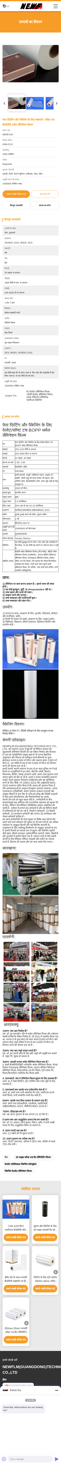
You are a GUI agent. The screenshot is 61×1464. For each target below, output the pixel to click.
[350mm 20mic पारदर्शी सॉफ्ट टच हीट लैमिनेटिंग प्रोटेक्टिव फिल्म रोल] (16, 1311)
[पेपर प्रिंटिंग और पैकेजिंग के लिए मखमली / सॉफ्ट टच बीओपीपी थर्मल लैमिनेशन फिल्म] (31, 63)
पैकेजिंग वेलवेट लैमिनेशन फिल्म (18, 1171)
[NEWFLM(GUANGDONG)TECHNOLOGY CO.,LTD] (31, 6)
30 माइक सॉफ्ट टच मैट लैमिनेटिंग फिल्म (33, 1157)
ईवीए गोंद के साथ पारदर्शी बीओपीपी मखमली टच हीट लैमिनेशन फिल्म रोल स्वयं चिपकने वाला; (16, 1279)
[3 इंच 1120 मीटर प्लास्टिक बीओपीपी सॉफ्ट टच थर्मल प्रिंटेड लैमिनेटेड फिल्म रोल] (16, 1209)
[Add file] (4, 1459)
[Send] (56, 1459)
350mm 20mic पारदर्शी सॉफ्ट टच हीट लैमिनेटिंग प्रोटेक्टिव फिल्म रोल (16, 1330)
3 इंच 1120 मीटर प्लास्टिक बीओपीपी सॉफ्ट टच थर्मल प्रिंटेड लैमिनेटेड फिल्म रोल (16, 1228)
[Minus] (56, 1390)
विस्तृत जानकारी (16, 205)
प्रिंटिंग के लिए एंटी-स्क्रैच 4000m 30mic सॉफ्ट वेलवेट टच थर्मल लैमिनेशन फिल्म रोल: (45, 1279)
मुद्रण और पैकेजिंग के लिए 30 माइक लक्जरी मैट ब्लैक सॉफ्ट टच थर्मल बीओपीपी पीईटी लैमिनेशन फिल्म (45, 1228)
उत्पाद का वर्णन (45, 205)
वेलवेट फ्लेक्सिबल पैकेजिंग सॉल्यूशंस (20, 1164)
